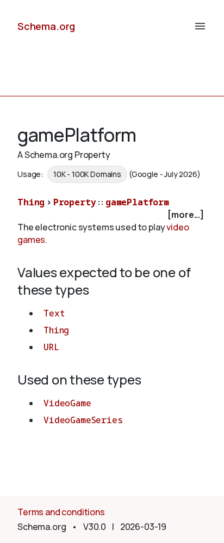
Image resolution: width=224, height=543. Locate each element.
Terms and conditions (61, 512)
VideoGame (67, 403)
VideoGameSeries (83, 420)
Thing (31, 202)
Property (74, 202)
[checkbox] (112, 215)
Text (53, 313)
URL (51, 347)
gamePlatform (137, 202)
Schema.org (46, 26)
